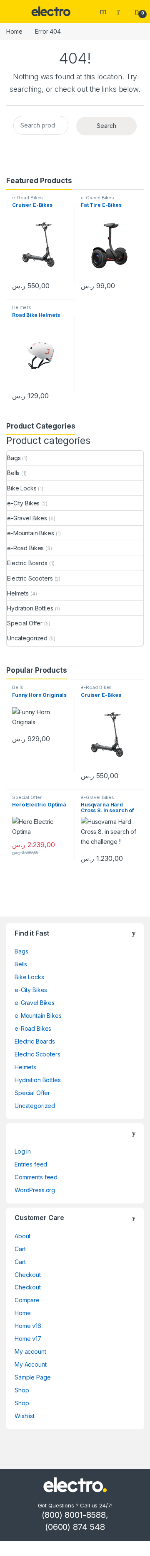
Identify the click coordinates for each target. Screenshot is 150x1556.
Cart (20, 1248)
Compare (27, 1300)
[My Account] (121, 11)
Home (14, 31)
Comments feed (36, 1177)
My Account (31, 1364)
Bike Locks (22, 488)
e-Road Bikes (27, 198)
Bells (13, 472)
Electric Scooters (30, 578)
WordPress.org (35, 1189)
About (22, 1236)
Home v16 (28, 1325)
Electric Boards (27, 562)
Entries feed (31, 1164)
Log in (23, 1151)
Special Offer (24, 623)
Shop (22, 1390)
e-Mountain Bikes (30, 533)
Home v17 (28, 1338)
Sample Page (32, 1377)
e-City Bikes (23, 503)
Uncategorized (27, 638)
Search (104, 11)
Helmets (21, 307)
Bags (13, 457)
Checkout (28, 1274)
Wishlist (25, 1415)
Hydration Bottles (30, 608)
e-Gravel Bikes (97, 198)
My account (30, 1351)
